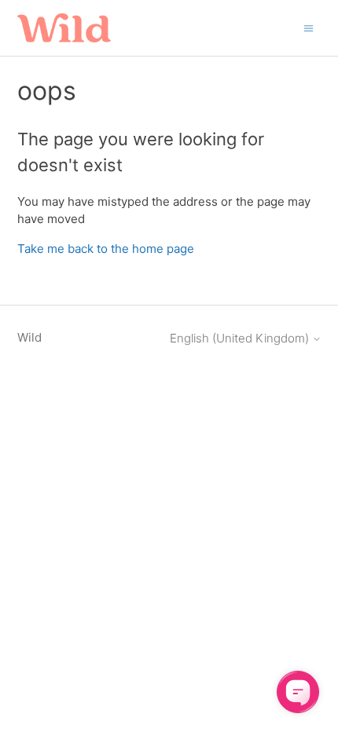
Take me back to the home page (105, 248)
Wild (29, 337)
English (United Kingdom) (241, 338)
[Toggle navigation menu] (308, 27)
